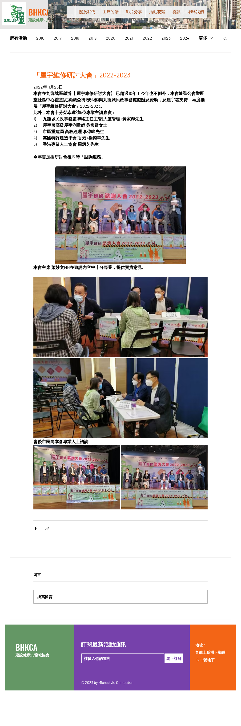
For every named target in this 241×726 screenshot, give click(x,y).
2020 (110, 37)
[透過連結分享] (47, 528)
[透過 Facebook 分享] (35, 528)
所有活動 (18, 37)
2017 (58, 37)
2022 (147, 37)
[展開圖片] (120, 317)
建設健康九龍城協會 (45, 19)
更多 (203, 37)
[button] (225, 38)
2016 (40, 37)
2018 (75, 37)
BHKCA (39, 12)
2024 (184, 37)
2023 (166, 37)
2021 (129, 37)
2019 (92, 37)
